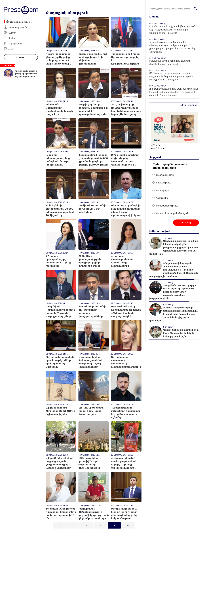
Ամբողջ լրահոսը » (189, 105)
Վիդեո (11, 38)
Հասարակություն (17, 27)
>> (128, 525)
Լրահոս (20, 57)
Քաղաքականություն (21, 22)
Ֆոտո (11, 49)
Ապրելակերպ (15, 43)
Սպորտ (12, 32)
